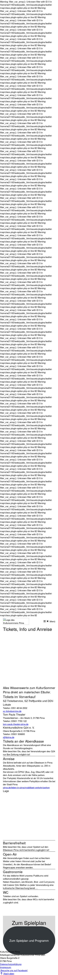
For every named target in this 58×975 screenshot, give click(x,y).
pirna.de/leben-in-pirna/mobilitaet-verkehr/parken (26, 787)
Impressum (5, 967)
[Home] (16, 623)
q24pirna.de (8, 737)
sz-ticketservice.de (12, 711)
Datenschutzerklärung (10, 964)
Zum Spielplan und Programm (29, 940)
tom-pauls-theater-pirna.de (15, 724)
